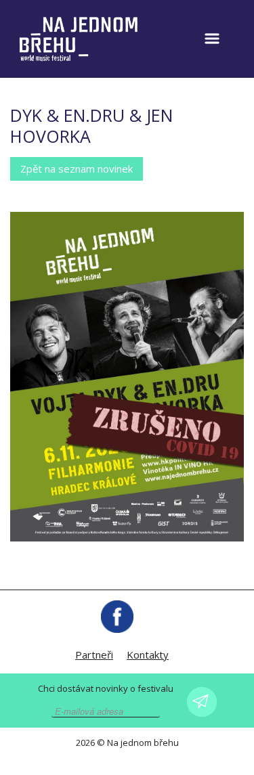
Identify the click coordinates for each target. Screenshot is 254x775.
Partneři (94, 654)
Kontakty (148, 654)
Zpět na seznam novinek (76, 168)
